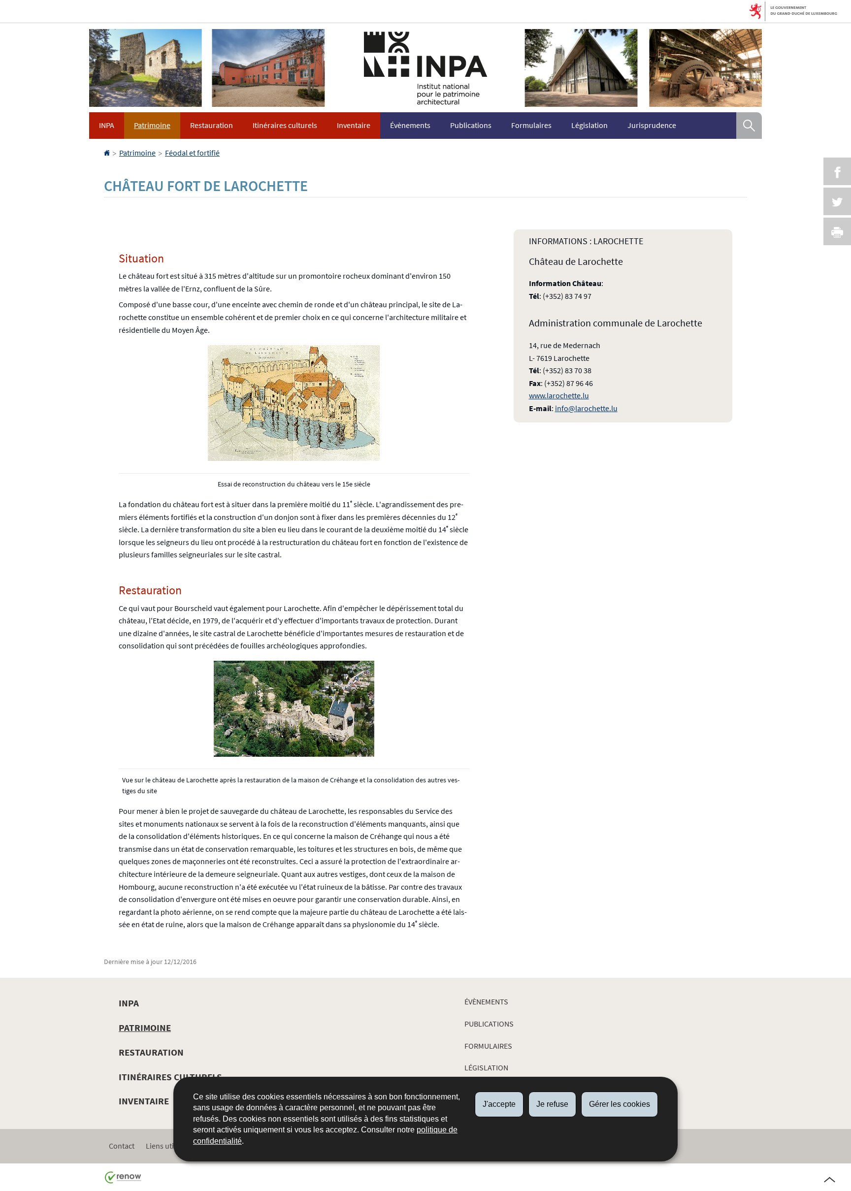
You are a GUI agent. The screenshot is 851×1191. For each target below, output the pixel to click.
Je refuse (552, 1104)
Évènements (410, 125)
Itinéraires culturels (285, 125)
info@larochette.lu (586, 408)
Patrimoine (152, 125)
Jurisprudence (651, 125)
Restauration (211, 125)
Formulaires (531, 125)
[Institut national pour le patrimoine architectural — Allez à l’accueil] (425, 67)
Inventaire (353, 125)
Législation (589, 125)
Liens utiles (164, 1146)
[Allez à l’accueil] (107, 153)
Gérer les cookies (619, 1104)
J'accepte (499, 1104)
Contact (121, 1146)
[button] (749, 125)
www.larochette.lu (559, 395)
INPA (106, 125)
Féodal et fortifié (192, 153)
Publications (470, 125)
